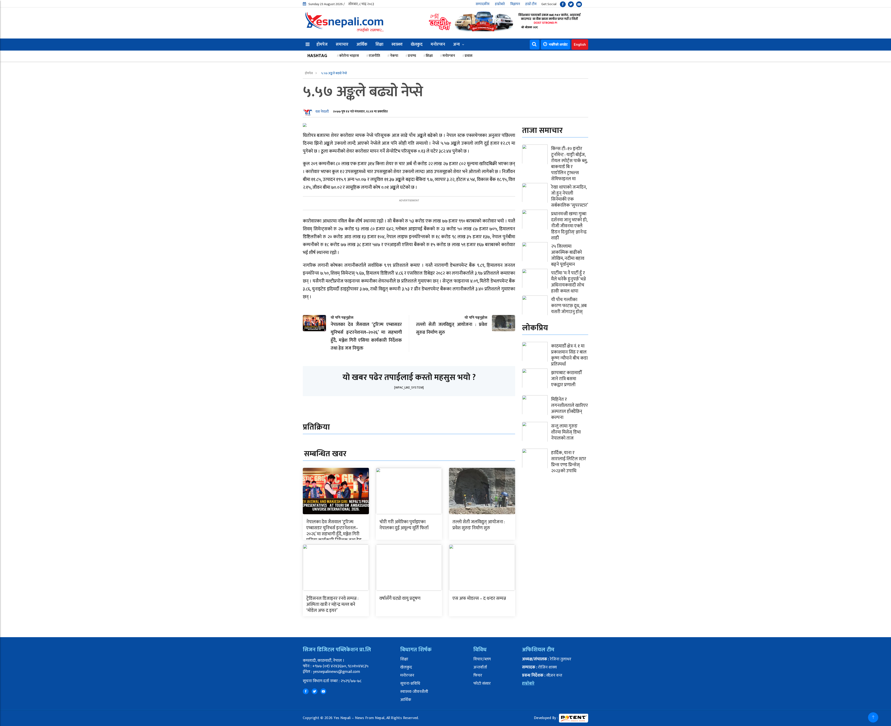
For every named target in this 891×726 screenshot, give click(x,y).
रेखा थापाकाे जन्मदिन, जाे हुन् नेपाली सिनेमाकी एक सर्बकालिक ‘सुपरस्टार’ (569, 196)
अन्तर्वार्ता (480, 667)
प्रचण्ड (412, 56)
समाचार (342, 44)
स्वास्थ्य (397, 44)
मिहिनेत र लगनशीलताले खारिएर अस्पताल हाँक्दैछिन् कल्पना (569, 408)
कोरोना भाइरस (349, 56)
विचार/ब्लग (482, 659)
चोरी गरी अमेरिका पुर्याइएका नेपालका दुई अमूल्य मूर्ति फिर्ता (404, 525)
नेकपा (394, 56)
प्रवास (468, 56)
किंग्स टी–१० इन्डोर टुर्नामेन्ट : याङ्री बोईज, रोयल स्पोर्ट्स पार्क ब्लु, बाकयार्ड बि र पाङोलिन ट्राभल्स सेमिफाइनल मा (569, 164)
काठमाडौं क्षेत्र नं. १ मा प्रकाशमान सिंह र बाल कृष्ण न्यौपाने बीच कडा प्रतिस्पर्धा (569, 355)
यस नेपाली (322, 112)
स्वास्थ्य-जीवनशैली (414, 691)
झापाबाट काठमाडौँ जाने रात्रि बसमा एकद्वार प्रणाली (566, 379)
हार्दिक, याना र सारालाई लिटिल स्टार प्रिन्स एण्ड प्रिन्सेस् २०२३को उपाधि (568, 462)
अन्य (456, 44)
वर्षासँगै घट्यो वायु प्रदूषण (399, 598)
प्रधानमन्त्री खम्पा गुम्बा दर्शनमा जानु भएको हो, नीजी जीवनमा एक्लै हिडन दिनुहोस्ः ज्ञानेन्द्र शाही (569, 226)
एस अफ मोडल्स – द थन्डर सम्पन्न (479, 598)
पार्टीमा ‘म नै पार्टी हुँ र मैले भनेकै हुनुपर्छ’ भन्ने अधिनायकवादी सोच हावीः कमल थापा (568, 282)
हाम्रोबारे (500, 4)
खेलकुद (417, 44)
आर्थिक (361, 44)
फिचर (477, 675)
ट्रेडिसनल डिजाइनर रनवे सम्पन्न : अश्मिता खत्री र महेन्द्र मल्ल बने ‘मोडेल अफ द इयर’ (332, 604)
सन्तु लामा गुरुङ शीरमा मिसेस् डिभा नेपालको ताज (566, 432)
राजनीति (374, 56)
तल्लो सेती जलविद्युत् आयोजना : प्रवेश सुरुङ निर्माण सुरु (478, 525)
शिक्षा (379, 44)
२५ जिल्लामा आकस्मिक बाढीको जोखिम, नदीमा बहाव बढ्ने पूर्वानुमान (567, 255)
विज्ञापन (515, 4)
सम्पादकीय (483, 4)
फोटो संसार (482, 683)
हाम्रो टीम (531, 4)
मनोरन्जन (438, 44)
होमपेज (322, 44)
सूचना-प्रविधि (410, 683)
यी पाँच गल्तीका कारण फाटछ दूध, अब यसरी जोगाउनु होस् (569, 306)
